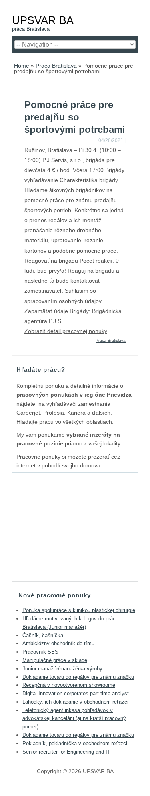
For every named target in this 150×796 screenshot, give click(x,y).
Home (21, 65)
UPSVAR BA (43, 20)
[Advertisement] (75, 527)
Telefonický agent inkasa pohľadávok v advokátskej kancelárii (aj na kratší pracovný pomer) (74, 718)
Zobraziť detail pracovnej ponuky (65, 331)
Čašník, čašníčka (42, 635)
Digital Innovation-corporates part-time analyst (75, 693)
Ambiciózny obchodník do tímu (58, 643)
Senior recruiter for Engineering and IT (66, 752)
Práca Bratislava (56, 65)
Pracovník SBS (40, 652)
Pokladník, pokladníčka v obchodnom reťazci (74, 743)
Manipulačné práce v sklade (54, 660)
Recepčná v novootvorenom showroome (68, 685)
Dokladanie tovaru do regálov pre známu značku (78, 677)
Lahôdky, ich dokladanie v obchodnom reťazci (75, 702)
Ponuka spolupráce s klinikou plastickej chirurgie (78, 610)
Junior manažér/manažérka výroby (62, 669)
